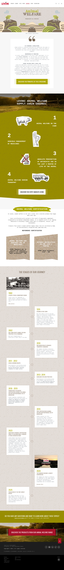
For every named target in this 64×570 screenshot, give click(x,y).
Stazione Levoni (36, 3)
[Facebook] (46, 547)
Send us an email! (20, 518)
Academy (16, 3)
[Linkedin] (52, 547)
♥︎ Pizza (20, 3)
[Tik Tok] (55, 547)
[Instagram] (59, 547)
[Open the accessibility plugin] (59, 559)
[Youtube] (49, 547)
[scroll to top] (59, 540)
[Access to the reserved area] (61, 3)
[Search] (56, 3)
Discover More (40, 484)
